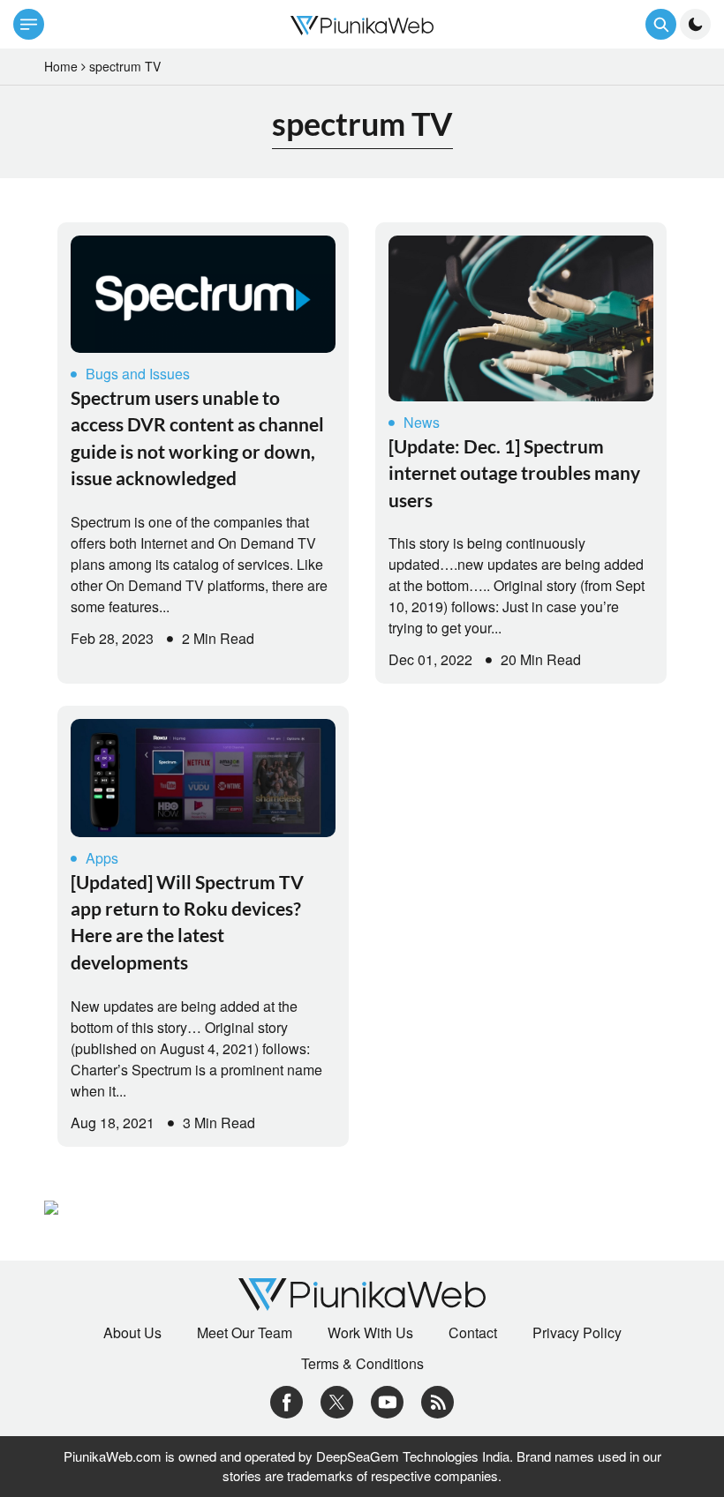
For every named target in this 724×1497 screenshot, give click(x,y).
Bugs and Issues (138, 373)
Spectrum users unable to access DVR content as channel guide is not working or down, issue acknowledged (197, 437)
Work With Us (370, 1333)
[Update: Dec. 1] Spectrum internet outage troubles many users (514, 473)
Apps (102, 858)
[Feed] (437, 1399)
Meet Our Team (244, 1333)
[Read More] (203, 294)
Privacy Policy (577, 1333)
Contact (473, 1333)
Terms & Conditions (362, 1364)
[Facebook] (286, 1399)
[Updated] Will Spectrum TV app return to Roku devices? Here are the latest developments (187, 922)
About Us (132, 1333)
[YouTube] (387, 1399)
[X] (337, 1399)
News (421, 422)
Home (61, 66)
